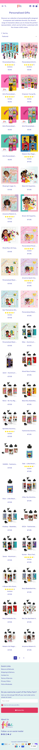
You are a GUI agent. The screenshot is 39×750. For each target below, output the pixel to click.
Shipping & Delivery (8, 672)
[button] (9, 65)
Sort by (4, 33)
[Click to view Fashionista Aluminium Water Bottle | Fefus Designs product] (29, 417)
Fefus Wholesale (6, 684)
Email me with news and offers (11, 705)
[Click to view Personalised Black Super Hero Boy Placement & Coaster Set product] (9, 331)
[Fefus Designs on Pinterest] (4, 734)
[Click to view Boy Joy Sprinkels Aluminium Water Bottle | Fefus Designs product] (29, 607)
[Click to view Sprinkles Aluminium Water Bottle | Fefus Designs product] (9, 417)
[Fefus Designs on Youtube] (8, 734)
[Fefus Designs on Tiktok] (10, 734)
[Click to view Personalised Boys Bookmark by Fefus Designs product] (9, 51)
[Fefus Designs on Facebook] (2, 734)
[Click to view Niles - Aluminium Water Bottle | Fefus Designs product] (29, 331)
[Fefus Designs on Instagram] (6, 734)
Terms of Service (6, 678)
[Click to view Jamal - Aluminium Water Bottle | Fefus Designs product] (9, 543)
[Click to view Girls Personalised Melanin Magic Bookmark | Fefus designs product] (9, 143)
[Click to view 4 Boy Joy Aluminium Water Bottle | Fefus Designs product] (29, 484)
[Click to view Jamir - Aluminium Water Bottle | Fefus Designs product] (9, 360)
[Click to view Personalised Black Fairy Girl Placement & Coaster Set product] (29, 299)
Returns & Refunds (7, 669)
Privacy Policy (6, 681)
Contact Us (5, 675)
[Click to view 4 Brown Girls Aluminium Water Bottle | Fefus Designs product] (9, 575)
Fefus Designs (24, 741)
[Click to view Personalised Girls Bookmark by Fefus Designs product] (29, 51)
